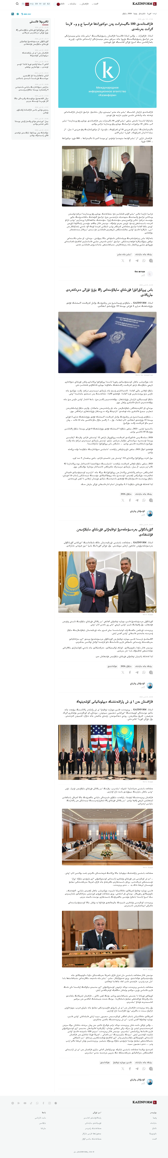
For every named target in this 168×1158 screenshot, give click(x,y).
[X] (123, 261)
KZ (48, 4)
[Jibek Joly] (25, 14)
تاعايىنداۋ (142, 14)
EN (36, 4)
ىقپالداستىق (112, 666)
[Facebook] (130, 261)
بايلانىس (42, 1123)
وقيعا (135, 14)
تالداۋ (62, 4)
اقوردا (149, 14)
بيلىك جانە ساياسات (143, 254)
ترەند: (154, 14)
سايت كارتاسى (40, 1118)
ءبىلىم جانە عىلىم (124, 254)
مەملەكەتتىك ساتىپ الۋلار (91, 1139)
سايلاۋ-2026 (126, 494)
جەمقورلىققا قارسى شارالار (91, 1134)
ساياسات (153, 1123)
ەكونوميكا (153, 1134)
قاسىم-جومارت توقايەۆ (122, 1062)
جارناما (43, 1128)
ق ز (27, 4)
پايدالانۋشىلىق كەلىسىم (92, 1118)
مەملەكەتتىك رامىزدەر (93, 1128)
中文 (32, 4)
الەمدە (154, 1139)
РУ (40, 4)
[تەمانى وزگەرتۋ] (56, 4)
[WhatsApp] (144, 261)
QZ (44, 4)
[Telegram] (137, 261)
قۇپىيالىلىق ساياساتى (93, 1123)
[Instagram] (151, 261)
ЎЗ (23, 4)
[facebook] (43, 1103)
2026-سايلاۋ (127, 14)
